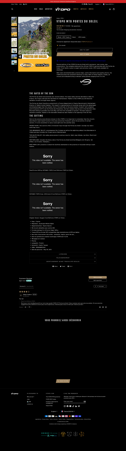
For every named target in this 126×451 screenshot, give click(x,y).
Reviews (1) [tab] (22, 286)
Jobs (20, 4)
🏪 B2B (25, 4)
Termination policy (79, 419)
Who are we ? (30, 396)
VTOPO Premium (86, 41)
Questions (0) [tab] (30, 286)
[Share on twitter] (103, 307)
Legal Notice (38, 419)
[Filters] (95, 286)
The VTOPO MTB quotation (53, 396)
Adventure (48, 9)
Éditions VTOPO (62, 170)
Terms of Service (54, 419)
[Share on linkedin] (106, 307)
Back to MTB (64, 380)
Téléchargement (63, 257)
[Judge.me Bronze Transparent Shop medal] (81, 434)
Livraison (63, 254)
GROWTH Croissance (72, 423)
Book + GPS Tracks (64, 37)
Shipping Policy (70, 419)
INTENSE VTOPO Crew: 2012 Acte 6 (40, 194)
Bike (35, 9)
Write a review (98, 277)
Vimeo (71, 170)
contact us (30, 404)
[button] (61, 26)
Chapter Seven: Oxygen (36, 218)
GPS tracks (81, 37)
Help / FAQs (14, 4)
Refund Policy (87, 419)
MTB (62, 18)
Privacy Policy (45, 419)
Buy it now (84, 54)
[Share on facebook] (100, 307)
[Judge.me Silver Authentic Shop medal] (69, 434)
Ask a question (98, 280)
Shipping (66, 29)
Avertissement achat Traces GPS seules (63, 261)
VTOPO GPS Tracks (51, 399)
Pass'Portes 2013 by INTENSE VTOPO (41, 170)
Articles (84, 9)
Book (74, 37)
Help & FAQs (49, 405)
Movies (91, 9)
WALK (41, 9)
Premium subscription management (52, 402)
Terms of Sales (62, 419)
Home (58, 18)
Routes (76, 9)
